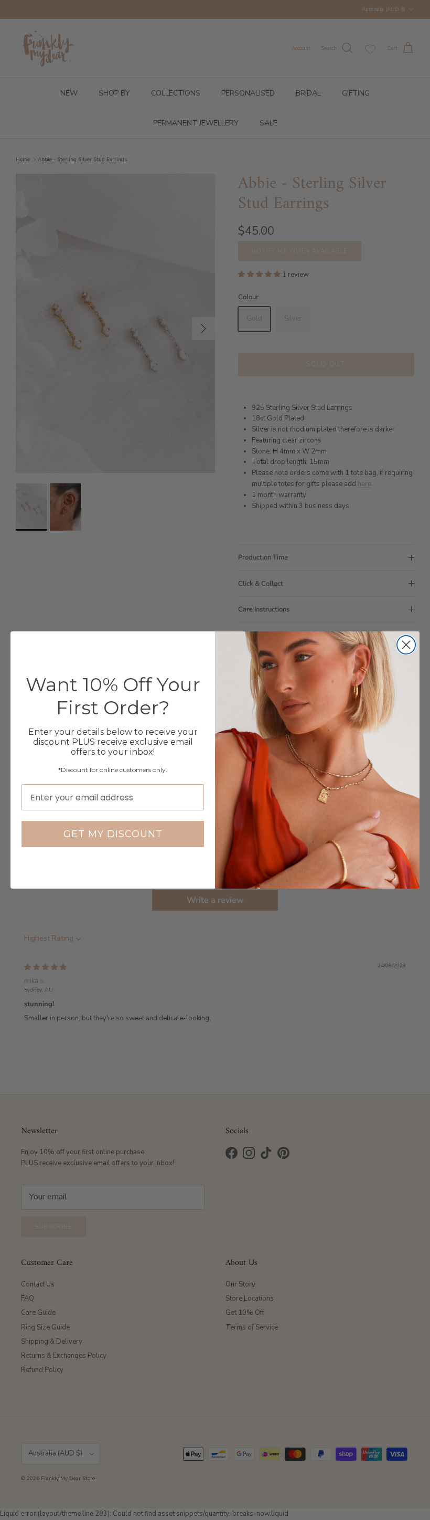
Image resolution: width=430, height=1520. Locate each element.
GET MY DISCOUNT (113, 834)
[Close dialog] (406, 645)
